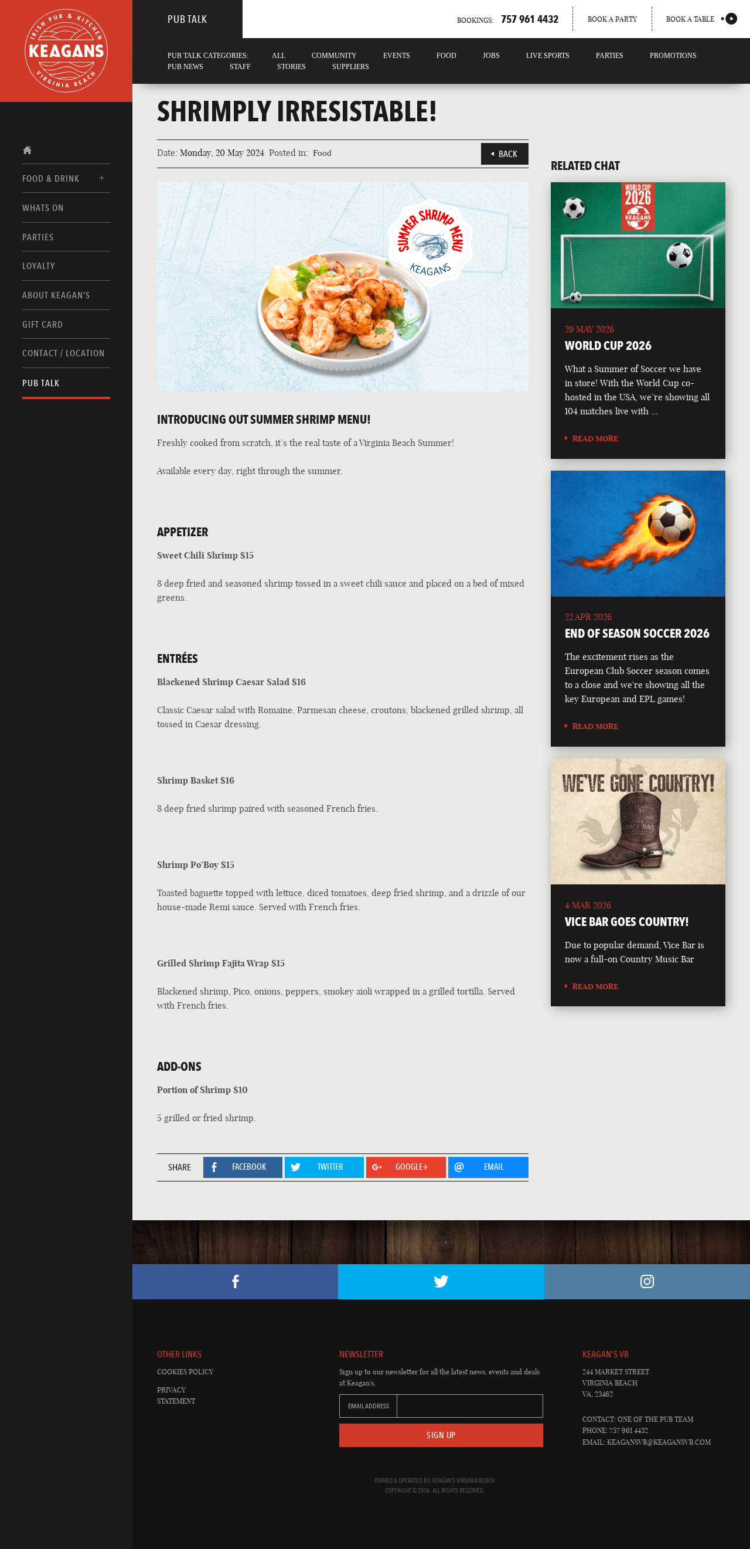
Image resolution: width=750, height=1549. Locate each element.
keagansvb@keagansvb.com (659, 1442)
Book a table (690, 19)
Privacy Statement (176, 1395)
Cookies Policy (185, 1371)
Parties (38, 237)
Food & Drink (51, 178)
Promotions (673, 56)
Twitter (441, 1281)
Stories (291, 67)
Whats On (43, 207)
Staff (240, 67)
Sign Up (441, 1435)
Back (508, 153)
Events (396, 56)
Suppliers (350, 67)
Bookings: (507, 18)
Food (446, 56)
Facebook (235, 1281)
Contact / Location (63, 353)
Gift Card (42, 324)
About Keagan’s (56, 295)
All (278, 56)
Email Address (368, 1406)
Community (334, 56)
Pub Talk (41, 383)
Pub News (185, 67)
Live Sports (548, 56)
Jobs (491, 56)
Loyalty (38, 265)
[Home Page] (66, 51)
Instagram (647, 1281)
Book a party (612, 19)
